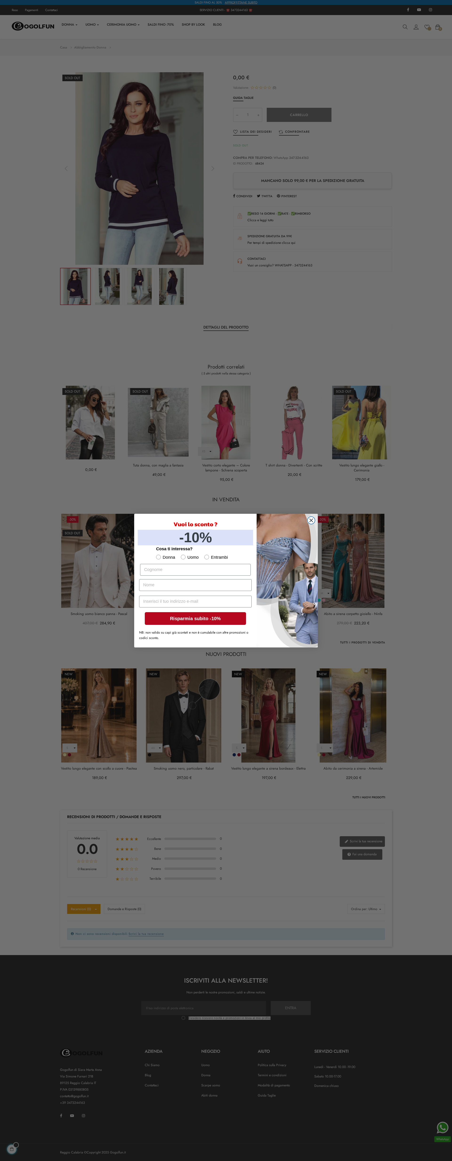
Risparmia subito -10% (195, 618)
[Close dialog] (311, 520)
